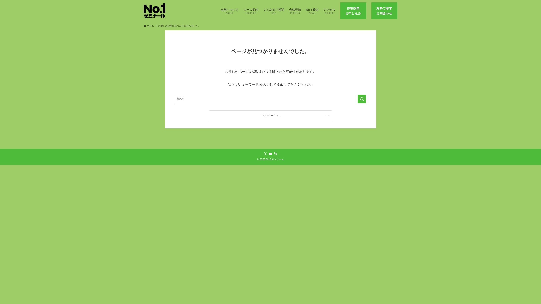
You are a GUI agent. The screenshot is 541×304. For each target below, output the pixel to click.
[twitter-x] (265, 154)
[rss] (275, 154)
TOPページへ (270, 115)
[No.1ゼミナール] (154, 10)
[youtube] (270, 154)
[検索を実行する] (362, 99)
